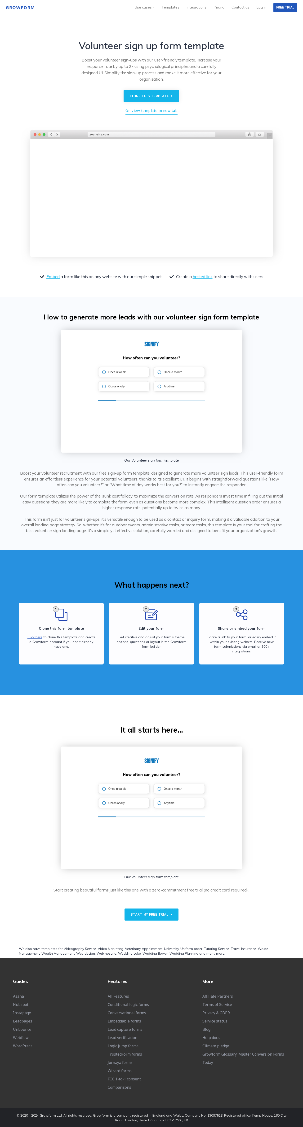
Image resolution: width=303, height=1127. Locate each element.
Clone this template (150, 96)
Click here (34, 637)
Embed (53, 276)
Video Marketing (110, 949)
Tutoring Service (216, 949)
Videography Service (80, 949)
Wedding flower (155, 953)
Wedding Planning (183, 953)
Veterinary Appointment (143, 949)
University (171, 949)
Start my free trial (150, 914)
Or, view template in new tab (151, 110)
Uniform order (191, 949)
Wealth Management (58, 953)
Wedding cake (129, 953)
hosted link (203, 276)
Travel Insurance (243, 949)
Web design (85, 953)
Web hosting (106, 953)
